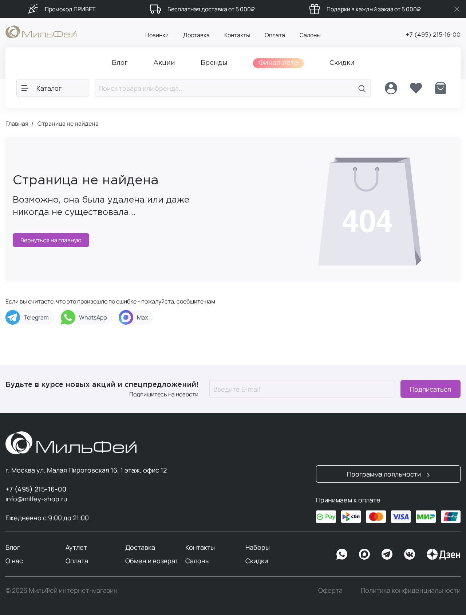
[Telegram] (387, 554)
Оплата (275, 35)
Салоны (310, 35)
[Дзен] (443, 554)
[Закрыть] (457, 9)
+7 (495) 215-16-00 (433, 35)
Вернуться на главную (51, 240)
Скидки (256, 560)
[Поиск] (362, 88)
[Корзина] (440, 88)
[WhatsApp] (342, 554)
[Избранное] (416, 88)
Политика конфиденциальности (411, 590)
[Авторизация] (391, 88)
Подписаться (430, 389)
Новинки (157, 35)
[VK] (409, 554)
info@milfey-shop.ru (36, 498)
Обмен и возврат (151, 560)
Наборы (257, 547)
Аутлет (76, 547)
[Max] (364, 554)
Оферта (330, 590)
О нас (14, 560)
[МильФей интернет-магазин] (40, 31)
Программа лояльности (384, 474)
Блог (12, 547)
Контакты (237, 35)
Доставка (196, 35)
